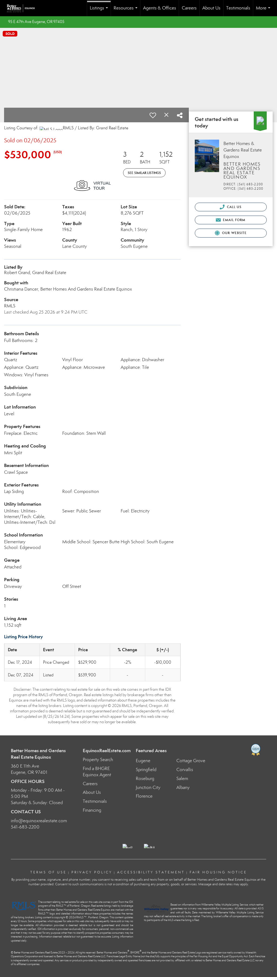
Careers (189, 8)
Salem (182, 778)
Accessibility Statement (151, 872)
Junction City (148, 787)
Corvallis (184, 769)
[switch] (153, 115)
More (264, 10)
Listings (100, 10)
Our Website (234, 233)
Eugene (143, 761)
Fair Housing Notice (218, 872)
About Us (211, 8)
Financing (92, 810)
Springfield (146, 769)
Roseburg (145, 778)
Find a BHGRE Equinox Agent (97, 772)
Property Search (98, 759)
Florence (144, 796)
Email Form (233, 220)
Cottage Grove (190, 761)
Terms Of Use (48, 872)
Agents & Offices (159, 8)
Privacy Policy (91, 872)
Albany (183, 787)
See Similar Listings (144, 173)
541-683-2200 (25, 827)
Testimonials (238, 8)
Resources (127, 10)
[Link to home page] (23, 8)
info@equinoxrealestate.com (39, 821)
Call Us (234, 207)
